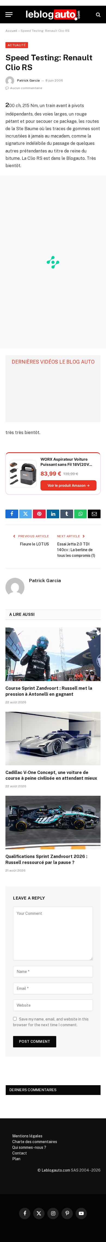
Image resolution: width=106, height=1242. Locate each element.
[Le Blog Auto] (53, 14)
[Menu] (9, 14)
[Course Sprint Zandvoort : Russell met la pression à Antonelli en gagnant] (53, 654)
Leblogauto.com (56, 1170)
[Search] (98, 14)
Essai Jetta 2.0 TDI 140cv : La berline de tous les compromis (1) (76, 550)
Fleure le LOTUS (34, 544)
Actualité (17, 45)
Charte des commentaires (34, 1142)
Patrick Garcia (28, 80)
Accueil (11, 31)
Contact (19, 1153)
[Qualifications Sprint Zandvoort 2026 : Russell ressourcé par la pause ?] (53, 822)
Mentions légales (27, 1136)
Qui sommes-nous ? (29, 1147)
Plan (16, 1159)
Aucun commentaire (26, 88)
